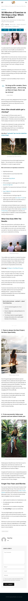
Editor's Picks (5, 531)
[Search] (26, 2)
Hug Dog (7, 24)
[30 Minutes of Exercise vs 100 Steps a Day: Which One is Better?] (14, 39)
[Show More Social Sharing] (25, 30)
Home (2, 6)
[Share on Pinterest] (20, 30)
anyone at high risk (8, 184)
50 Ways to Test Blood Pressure (15, 268)
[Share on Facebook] (5, 30)
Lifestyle (3, 9)
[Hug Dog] (14, 2)
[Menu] (2, 2)
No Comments (9, 26)
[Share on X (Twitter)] (12, 30)
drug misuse (12, 178)
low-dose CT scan (20, 197)
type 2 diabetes (7, 191)
